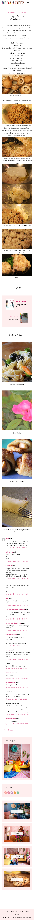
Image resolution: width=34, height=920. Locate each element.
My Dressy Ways (10, 682)
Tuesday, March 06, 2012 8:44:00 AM (17, 714)
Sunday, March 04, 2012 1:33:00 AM (17, 561)
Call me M (9, 565)
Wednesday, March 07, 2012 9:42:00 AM (17, 725)
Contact (14, 911)
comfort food (12, 13)
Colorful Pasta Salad (17, 385)
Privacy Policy (24, 911)
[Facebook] (5, 792)
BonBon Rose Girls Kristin (13, 623)
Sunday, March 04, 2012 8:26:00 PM (17, 659)
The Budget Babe (11, 719)
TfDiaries (20, 917)
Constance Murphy (11, 635)
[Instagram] (8, 792)
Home (7, 911)
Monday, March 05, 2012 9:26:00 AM (17, 688)
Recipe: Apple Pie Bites (17, 481)
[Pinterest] (12, 792)
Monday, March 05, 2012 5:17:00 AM (17, 669)
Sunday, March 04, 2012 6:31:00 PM (16, 630)
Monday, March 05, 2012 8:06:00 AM (17, 678)
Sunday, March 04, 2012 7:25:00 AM (17, 579)
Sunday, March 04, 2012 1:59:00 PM (16, 619)
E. (6, 663)
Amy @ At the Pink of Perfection (15, 610)
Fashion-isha (9, 552)
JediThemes (29, 917)
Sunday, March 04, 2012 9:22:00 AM (17, 594)
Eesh (7, 583)
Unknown (8, 650)
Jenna (7, 539)
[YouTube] (18, 792)
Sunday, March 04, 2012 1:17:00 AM (16, 548)
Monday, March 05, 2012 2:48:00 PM (17, 699)
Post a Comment (8, 730)
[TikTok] (15, 792)
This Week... (17, 433)
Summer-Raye (10, 673)
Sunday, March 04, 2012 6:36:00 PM (17, 646)
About (17, 914)
